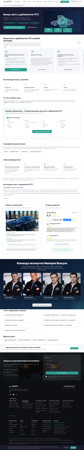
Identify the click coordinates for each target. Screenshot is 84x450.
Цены (34, 1)
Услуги (9, 5)
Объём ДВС (27, 124)
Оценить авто (64, 1)
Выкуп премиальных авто (54, 402)
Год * (43, 120)
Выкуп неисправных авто (41, 404)
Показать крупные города (36, 151)
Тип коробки (45, 124)
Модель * (26, 120)
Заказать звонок (62, 373)
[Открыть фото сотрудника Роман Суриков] (52, 284)
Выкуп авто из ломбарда (14, 406)
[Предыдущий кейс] (34, 205)
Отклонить (66, 447)
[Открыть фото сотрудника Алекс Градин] (12, 284)
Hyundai (22, 430)
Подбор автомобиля (47, 428)
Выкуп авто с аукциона (67, 406)
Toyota (21, 422)
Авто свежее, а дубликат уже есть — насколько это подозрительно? (60, 315)
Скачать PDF (74, 348)
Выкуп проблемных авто (27, 405)
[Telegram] (78, 2)
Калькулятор (39, 1)
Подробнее (5, 198)
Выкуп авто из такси (53, 410)
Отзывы (45, 1)
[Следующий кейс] (37, 205)
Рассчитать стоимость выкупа (14, 27)
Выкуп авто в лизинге (13, 404)
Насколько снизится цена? (11, 325)
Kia (21, 432)
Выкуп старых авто (66, 402)
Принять (73, 447)
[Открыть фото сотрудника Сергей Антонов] (71, 284)
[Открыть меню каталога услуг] (21, 1)
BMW (21, 424)
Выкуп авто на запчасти (41, 406)
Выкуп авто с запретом (27, 407)
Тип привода (63, 124)
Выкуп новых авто (66, 404)
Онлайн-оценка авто (47, 426)
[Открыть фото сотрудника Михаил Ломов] (32, 284)
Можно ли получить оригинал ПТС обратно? (15, 330)
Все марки (22, 434)
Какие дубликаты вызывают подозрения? (14, 320)
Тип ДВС (8, 124)
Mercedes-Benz (23, 426)
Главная (5, 5)
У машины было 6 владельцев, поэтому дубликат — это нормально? (60, 320)
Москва (5, 151)
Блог (32, 428)
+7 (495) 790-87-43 (73, 1)
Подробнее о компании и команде (42, 305)
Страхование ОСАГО (47, 422)
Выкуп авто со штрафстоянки (42, 408)
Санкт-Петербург (13, 426)
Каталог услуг (17, 1)
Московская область (14, 151)
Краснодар (11, 430)
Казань (10, 428)
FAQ (32, 432)
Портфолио (33, 424)
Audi (21, 428)
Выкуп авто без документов (28, 404)
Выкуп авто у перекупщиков (55, 411)
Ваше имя (48, 357)
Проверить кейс (15, 69)
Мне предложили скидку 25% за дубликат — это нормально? (58, 325)
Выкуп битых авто (39, 402)
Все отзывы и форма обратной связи (61, 249)
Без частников (68, 69)
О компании (33, 422)
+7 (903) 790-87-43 (69, 386)
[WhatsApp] (81, 2)
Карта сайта (33, 434)
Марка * (8, 120)
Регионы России (24, 151)
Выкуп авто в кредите (13, 402)
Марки (28, 1)
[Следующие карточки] (79, 42)
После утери (42, 69)
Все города (11, 432)
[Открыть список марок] (31, 1)
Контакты (50, 1)
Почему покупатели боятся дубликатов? (14, 315)
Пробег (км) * (63, 120)
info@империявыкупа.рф (59, 431)
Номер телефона (49, 364)
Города (24, 1)
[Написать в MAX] (13, 394)
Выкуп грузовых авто (53, 408)
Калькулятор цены (46, 424)
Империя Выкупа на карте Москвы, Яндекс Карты (62, 246)
